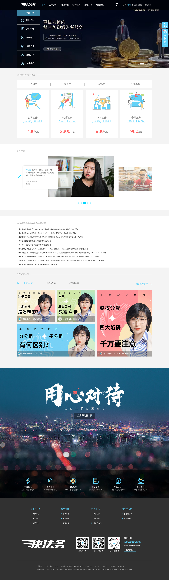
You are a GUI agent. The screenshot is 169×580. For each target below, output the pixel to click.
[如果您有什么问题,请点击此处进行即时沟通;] (165, 38)
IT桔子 (72, 566)
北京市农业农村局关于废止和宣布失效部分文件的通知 (38, 264)
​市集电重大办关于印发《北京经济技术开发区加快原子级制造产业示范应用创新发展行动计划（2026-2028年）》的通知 (61, 260)
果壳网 (112, 566)
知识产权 (65, 5)
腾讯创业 (105, 566)
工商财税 (53, 5)
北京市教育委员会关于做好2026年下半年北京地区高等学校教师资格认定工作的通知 (49, 229)
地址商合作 (97, 523)
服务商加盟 (128, 518)
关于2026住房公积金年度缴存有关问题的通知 (35, 245)
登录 (124, 5)
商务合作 (96, 514)
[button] (79, 203)
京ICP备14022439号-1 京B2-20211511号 (94, 569)
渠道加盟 (96, 518)
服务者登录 (138, 5)
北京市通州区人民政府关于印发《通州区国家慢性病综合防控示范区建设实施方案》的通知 (51, 237)
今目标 (88, 566)
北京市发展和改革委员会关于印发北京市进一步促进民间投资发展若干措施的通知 (47, 233)
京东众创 (121, 566)
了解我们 (36, 514)
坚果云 (64, 566)
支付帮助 (66, 518)
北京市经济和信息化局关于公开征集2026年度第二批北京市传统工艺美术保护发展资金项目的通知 (53, 249)
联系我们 (36, 523)
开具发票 (66, 523)
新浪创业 (97, 566)
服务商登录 (128, 514)
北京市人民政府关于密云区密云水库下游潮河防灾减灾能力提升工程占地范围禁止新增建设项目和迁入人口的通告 (59, 257)
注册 (129, 5)
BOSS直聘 (80, 566)
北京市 (148, 5)
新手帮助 (66, 514)
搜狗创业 (129, 566)
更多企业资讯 (142, 283)
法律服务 (76, 5)
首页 (43, 5)
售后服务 (130, 550)
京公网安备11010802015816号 (120, 569)
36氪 (56, 566)
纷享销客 (48, 566)
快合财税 (100, 5)
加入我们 (36, 518)
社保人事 (88, 5)
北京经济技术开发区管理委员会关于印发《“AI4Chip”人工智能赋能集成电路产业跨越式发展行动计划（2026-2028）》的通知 (63, 253)
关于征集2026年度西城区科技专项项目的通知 (35, 241)
